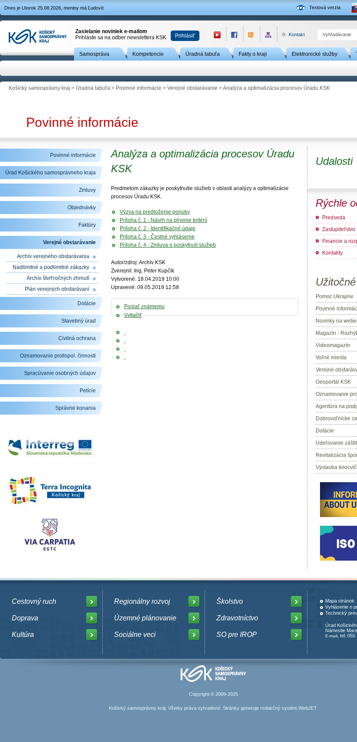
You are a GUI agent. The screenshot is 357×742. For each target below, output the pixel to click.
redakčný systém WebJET (288, 708)
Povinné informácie (139, 88)
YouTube (217, 34)
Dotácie (86, 303)
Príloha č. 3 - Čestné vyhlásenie (157, 237)
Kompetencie (148, 54)
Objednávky (81, 207)
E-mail (331, 635)
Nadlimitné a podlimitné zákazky (51, 267)
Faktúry (87, 225)
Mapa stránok (339, 600)
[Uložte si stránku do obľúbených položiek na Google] (124, 349)
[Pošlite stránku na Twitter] (124, 340)
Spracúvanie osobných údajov (60, 373)
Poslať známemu (144, 306)
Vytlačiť (133, 315)
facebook (234, 34)
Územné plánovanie (145, 618)
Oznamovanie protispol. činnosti (58, 356)
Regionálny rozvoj (142, 601)
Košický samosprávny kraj (39, 88)
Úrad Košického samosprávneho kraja (50, 173)
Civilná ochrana (77, 338)
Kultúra (23, 634)
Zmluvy (87, 190)
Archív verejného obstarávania (53, 256)
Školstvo (229, 601)
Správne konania (75, 408)
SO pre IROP (236, 634)
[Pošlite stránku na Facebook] (124, 332)
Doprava (25, 618)
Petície (88, 391)
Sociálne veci (135, 634)
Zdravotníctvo (237, 618)
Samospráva (94, 54)
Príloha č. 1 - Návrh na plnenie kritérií (163, 220)
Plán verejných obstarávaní (57, 289)
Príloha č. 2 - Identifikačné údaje (157, 228)
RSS (251, 34)
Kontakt (292, 34)
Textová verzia (324, 7)
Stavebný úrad (78, 321)
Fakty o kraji (253, 54)
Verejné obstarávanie (192, 88)
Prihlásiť (185, 36)
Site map (268, 34)
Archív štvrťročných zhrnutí (58, 278)
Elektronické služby (314, 54)
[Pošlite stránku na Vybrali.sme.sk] (124, 357)
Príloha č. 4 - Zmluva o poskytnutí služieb (168, 245)
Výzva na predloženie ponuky (155, 212)
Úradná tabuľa (202, 54)
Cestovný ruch (34, 601)
